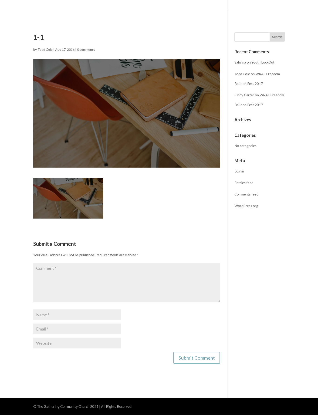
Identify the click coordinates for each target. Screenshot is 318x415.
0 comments (86, 49)
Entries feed (243, 183)
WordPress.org (246, 206)
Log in (239, 171)
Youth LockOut (262, 62)
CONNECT (214, 9)
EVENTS (191, 9)
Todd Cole (45, 49)
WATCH (242, 9)
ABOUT (165, 9)
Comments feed (246, 194)
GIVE (265, 9)
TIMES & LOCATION (132, 9)
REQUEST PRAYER (293, 9)
